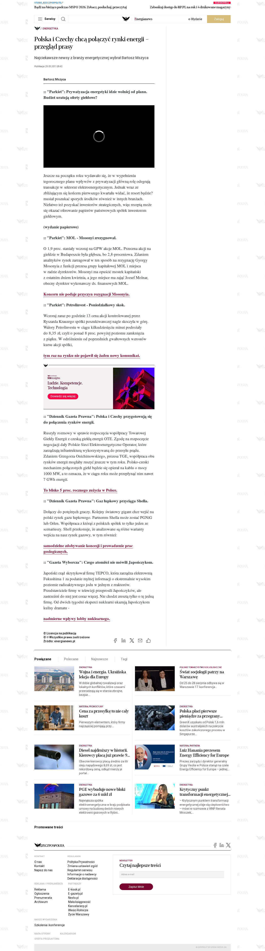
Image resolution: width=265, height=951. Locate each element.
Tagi (124, 659)
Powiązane (42, 659)
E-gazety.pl (75, 893)
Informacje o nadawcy (81, 874)
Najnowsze (99, 659)
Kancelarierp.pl (77, 906)
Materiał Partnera (190, 746)
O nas (38, 862)
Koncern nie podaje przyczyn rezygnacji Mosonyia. (86, 294)
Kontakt (39, 866)
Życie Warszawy (78, 914)
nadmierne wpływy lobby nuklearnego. (76, 618)
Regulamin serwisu (79, 870)
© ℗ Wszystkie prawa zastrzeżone (66, 637)
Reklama (40, 889)
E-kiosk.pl (74, 889)
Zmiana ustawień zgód (82, 866)
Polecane (71, 659)
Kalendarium (68, 933)
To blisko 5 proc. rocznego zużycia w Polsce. (80, 490)
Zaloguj (219, 19)
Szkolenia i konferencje (49, 925)
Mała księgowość (79, 902)
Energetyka (50, 28)
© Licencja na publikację (60, 633)
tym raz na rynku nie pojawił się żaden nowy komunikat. (91, 355)
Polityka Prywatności (81, 862)
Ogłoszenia (41, 893)
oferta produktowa (46, 939)
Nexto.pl (73, 897)
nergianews (143, 19)
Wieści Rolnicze (78, 910)
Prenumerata (43, 897)
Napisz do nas (43, 870)
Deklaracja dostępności (82, 878)
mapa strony (42, 933)
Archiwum (41, 902)
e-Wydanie (195, 19)
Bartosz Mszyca (54, 79)
